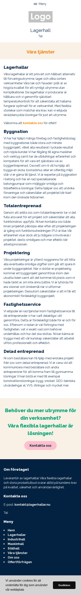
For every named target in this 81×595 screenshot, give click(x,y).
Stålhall (13, 548)
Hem (11, 530)
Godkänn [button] (64, 585)
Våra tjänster (18, 553)
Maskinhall (16, 544)
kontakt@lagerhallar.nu (32, 504)
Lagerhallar (17, 535)
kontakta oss (33, 123)
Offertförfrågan (20, 562)
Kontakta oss (40, 445)
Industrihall (16, 539)
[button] (25, 590)
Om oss (13, 557)
